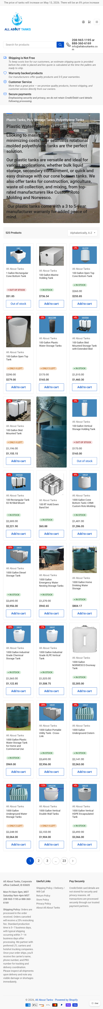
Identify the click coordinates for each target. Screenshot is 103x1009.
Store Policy (42, 899)
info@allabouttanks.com (85, 48)
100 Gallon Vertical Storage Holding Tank (83, 428)
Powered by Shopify (66, 999)
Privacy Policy (43, 903)
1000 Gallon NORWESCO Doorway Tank (83, 665)
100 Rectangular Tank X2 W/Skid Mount (17, 501)
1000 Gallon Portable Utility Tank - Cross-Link (50, 733)
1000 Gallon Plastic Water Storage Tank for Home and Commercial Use (16, 744)
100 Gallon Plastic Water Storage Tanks (50, 344)
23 (64, 861)
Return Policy (43, 895)
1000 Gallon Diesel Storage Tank (16, 574)
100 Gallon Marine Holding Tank (48, 276)
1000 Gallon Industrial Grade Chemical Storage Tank (17, 655)
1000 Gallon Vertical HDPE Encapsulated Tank (82, 813)
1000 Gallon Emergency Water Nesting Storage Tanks (51, 582)
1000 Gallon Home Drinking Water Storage (82, 585)
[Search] (60, 44)
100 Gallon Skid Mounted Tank (14, 432)
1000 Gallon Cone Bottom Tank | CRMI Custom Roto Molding (83, 503)
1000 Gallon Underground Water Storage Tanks (16, 813)
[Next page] (72, 860)
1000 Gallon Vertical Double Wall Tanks (49, 812)
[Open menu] (97, 22)
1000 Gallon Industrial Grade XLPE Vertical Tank (50, 655)
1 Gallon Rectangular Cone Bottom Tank (17, 275)
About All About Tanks (48, 907)
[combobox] (33, 44)
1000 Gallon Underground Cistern (83, 731)
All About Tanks (15, 268)
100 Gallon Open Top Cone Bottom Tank (83, 275)
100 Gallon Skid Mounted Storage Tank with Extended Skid (84, 345)
